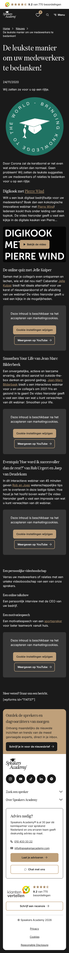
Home (6, 28)
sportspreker (53, 621)
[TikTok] (30, 778)
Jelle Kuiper (42, 270)
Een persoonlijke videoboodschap (24, 570)
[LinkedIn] (41, 778)
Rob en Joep (21, 485)
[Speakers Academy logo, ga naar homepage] (9, 14)
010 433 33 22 (23, 841)
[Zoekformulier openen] (47, 15)
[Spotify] (51, 778)
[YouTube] (20, 778)
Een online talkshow (16, 594)
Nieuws (20, 28)
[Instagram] (10, 778)
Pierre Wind (34, 191)
